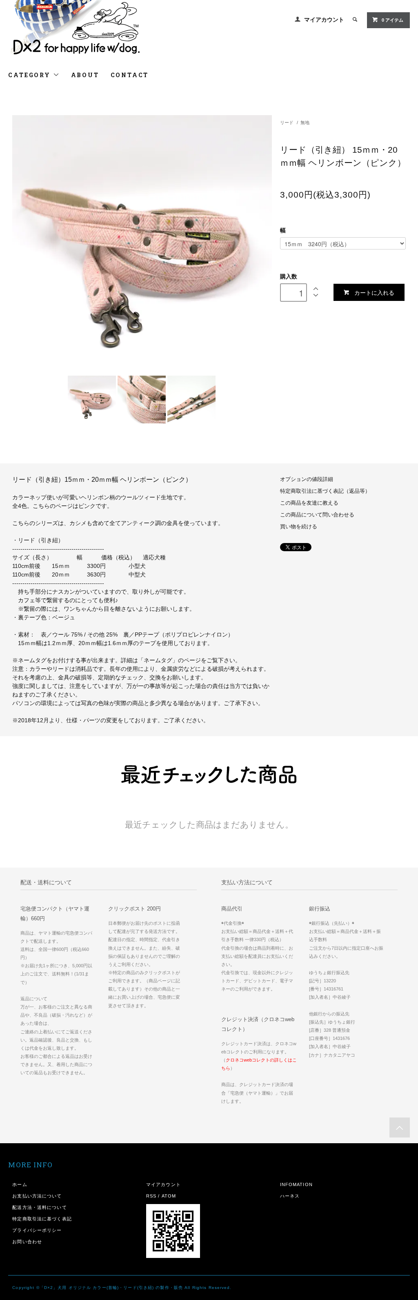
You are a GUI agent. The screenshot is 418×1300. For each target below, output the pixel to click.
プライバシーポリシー (37, 1230)
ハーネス (290, 1195)
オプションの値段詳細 (306, 479)
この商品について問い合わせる (317, 515)
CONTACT (130, 75)
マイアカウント (324, 19)
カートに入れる (374, 292)
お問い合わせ (27, 1241)
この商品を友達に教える (309, 503)
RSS (151, 1195)
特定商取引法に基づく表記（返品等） (325, 491)
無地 (304, 122)
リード (286, 122)
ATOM (169, 1195)
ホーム (19, 1184)
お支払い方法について (37, 1195)
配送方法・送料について (39, 1207)
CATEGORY (30, 75)
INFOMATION (296, 1184)
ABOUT (85, 75)
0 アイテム (392, 20)
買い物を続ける (298, 527)
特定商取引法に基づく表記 (41, 1218)
